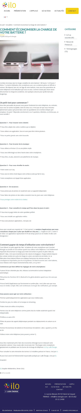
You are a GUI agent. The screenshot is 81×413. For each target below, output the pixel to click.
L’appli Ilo (34, 11)
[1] (39, 231)
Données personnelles (70, 410)
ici (57, 351)
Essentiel (26, 410)
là (55, 356)
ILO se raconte (6, 373)
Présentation (20, 11)
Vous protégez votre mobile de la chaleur (14, 199)
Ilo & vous (46, 11)
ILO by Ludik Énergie (50, 347)
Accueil (7, 11)
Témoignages (71, 49)
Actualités (59, 11)
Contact (72, 11)
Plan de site (55, 410)
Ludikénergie (8, 410)
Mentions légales (42, 410)
